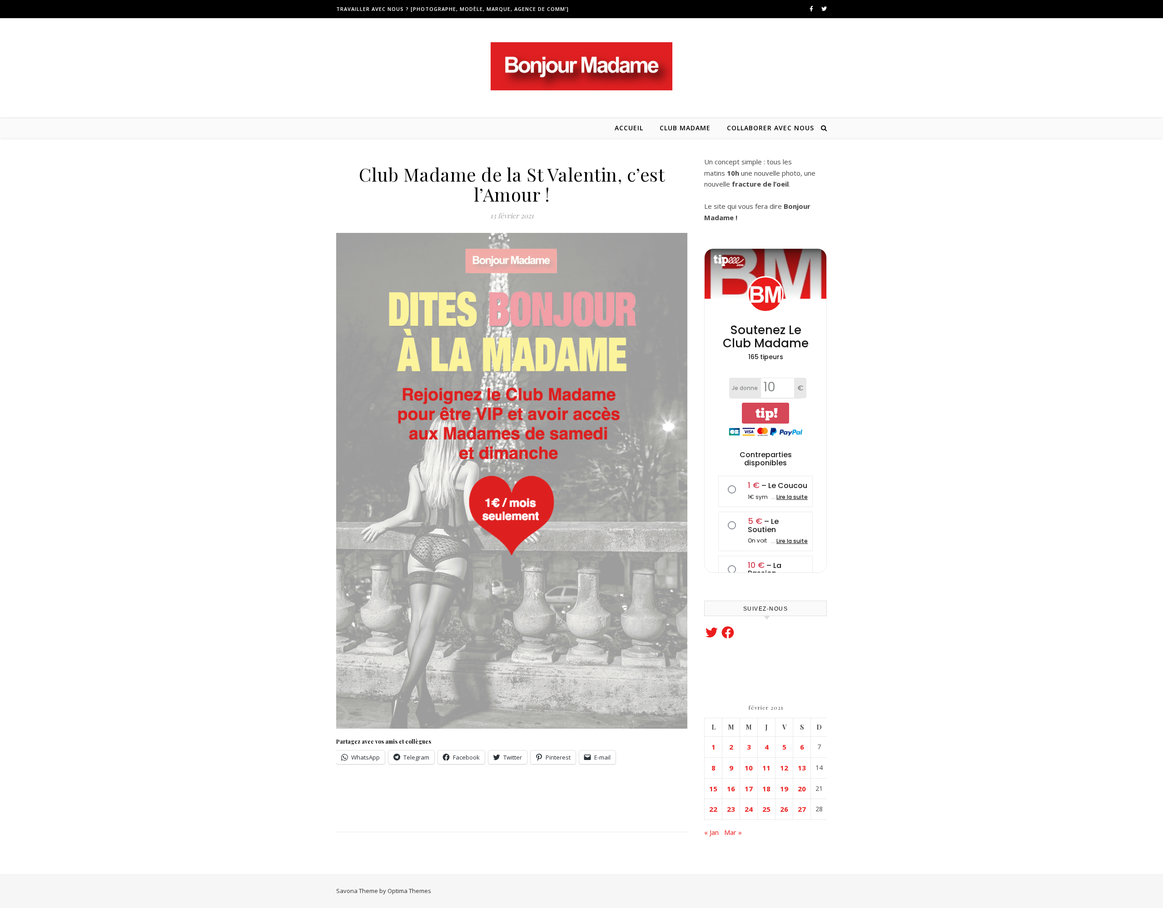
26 (784, 809)
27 (802, 809)
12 (784, 767)
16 (731, 788)
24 (749, 809)
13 (802, 767)
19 (784, 788)
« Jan (711, 832)
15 (713, 788)
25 (766, 809)
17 (749, 788)
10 (749, 767)
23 (731, 809)
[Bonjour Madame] (581, 66)
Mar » (733, 832)
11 (766, 767)
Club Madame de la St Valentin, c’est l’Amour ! (512, 184)
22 (713, 809)
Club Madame (685, 127)
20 (802, 788)
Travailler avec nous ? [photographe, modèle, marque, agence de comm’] (452, 8)
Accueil (629, 127)
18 (766, 788)
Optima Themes (409, 891)
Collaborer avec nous (770, 127)
